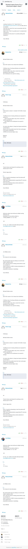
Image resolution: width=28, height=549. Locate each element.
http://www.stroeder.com (8, 195)
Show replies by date (22, 49)
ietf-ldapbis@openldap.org (6, 519)
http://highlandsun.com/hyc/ (9, 82)
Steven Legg (8, 94)
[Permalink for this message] (26, 45)
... (3, 63)
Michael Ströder (9, 13)
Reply (4, 46)
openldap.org (8, 1)
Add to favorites (5, 525)
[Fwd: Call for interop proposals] (26, 4)
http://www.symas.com (19, 80)
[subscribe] (2, 4)
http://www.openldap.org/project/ (10, 85)
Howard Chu (8, 52)
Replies (9, 10)
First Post (4, 10)
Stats (14, 10)
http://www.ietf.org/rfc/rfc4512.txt (10, 25)
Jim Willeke (8, 206)
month (18, 10)
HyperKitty (14, 547)
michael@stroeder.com (8, 226)
